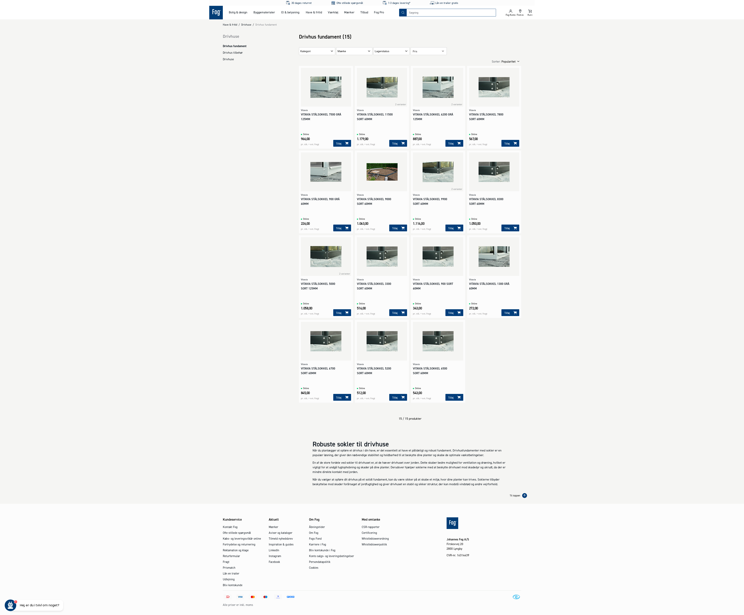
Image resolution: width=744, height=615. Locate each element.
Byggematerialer (264, 12)
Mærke (342, 51)
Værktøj (333, 12)
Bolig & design (238, 12)
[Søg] (403, 12)
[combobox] (451, 12)
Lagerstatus (382, 51)
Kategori (305, 51)
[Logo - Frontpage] (216, 12)
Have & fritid (314, 12)
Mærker (349, 12)
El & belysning (290, 12)
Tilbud (364, 12)
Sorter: (496, 61)
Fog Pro (379, 12)
